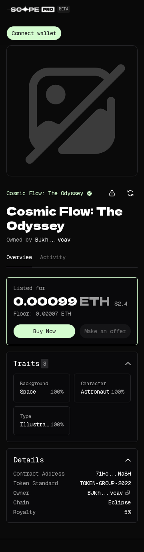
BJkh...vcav (52, 239)
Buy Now (44, 331)
